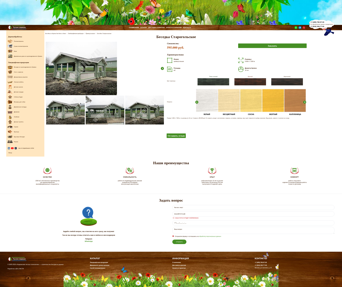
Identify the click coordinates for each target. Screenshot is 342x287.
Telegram (88, 239)
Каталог (143, 27)
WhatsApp (89, 241)
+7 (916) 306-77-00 (317, 26)
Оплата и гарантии (179, 268)
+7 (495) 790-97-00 (317, 22)
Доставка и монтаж (156, 27)
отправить (179, 242)
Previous (47, 68)
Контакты (187, 27)
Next (162, 68)
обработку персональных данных (210, 236)
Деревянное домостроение (99, 265)
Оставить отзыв (176, 135)
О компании (134, 27)
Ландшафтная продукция (99, 262)
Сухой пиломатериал (97, 268)
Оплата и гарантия (174, 27)
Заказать (272, 45)
